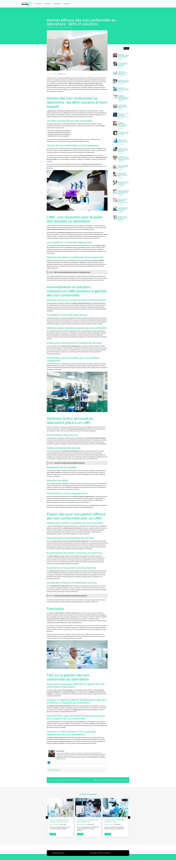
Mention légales (93, 852)
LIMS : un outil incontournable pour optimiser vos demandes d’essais (59, 821)
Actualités (38, 3)
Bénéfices (57, 3)
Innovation (67, 3)
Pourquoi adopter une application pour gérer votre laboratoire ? (87, 821)
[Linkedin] (49, 762)
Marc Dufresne (51, 27)
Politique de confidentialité (104, 852)
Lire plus (53, 834)
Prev (47, 817)
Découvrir (48, 3)
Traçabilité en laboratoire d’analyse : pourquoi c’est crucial (115, 821)
